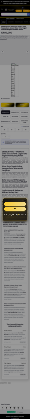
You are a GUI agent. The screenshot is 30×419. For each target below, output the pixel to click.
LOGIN (15, 203)
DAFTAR (15, 208)
